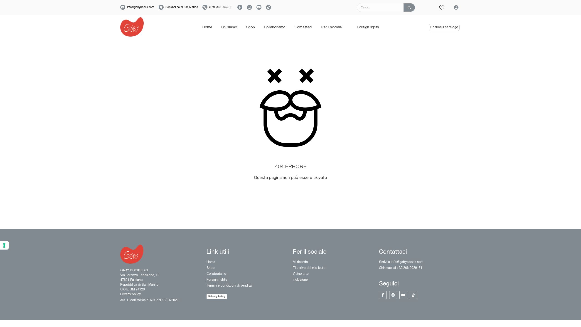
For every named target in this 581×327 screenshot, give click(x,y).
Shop (250, 27)
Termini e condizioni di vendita (229, 285)
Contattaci (303, 27)
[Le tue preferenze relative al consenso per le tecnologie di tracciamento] (4, 245)
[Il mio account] (456, 7)
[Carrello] (427, 7)
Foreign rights (368, 27)
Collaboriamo (275, 27)
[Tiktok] (413, 295)
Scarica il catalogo (444, 27)
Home (207, 27)
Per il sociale (331, 27)
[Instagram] (393, 295)
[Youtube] (403, 295)
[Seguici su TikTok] (268, 7)
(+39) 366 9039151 (221, 7)
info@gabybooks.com (140, 7)
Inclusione (300, 279)
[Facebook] (383, 295)
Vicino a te (301, 273)
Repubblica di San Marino (181, 7)
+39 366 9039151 (409, 268)
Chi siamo (229, 27)
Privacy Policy (216, 296)
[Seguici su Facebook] (239, 7)
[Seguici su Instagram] (249, 7)
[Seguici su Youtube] (258, 7)
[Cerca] (409, 7)
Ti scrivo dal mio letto (309, 268)
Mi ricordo (300, 262)
